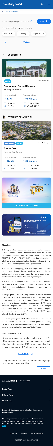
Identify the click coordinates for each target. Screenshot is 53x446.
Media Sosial (7, 401)
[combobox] (26, 42)
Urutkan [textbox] (26, 42)
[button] (21, 232)
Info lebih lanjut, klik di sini (26, 205)
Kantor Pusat (7, 389)
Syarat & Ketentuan (37, 433)
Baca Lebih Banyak (25, 354)
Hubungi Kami (7, 395)
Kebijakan (24, 433)
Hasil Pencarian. (12, 11)
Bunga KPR (13, 433)
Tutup (43, 369)
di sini (4, 426)
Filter (41, 21)
